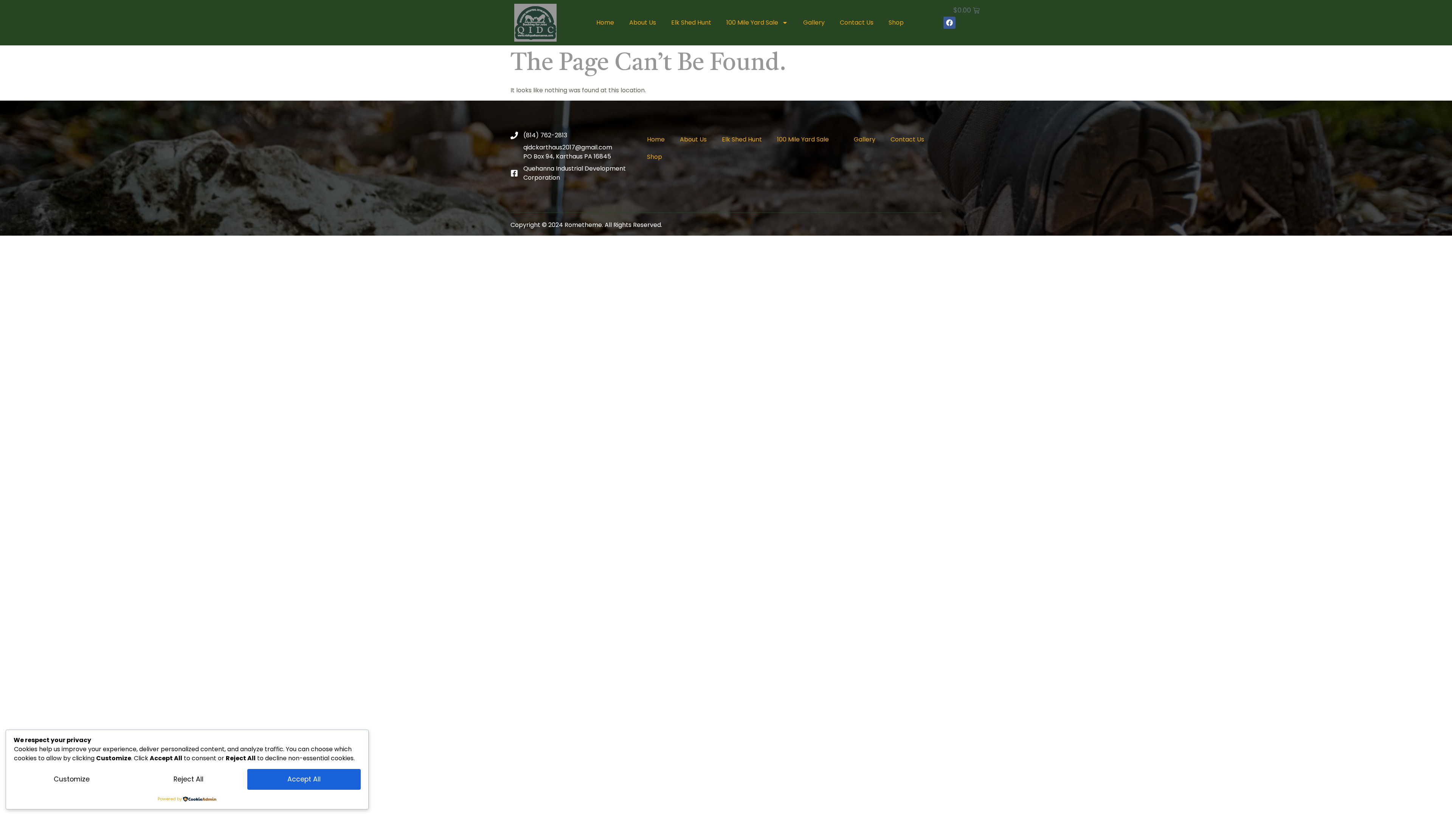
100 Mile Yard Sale (752, 22)
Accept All (304, 779)
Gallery (814, 22)
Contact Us (856, 22)
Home (605, 22)
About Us (642, 22)
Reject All (188, 779)
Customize (72, 779)
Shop (896, 22)
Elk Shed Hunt (691, 22)
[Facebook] (949, 23)
